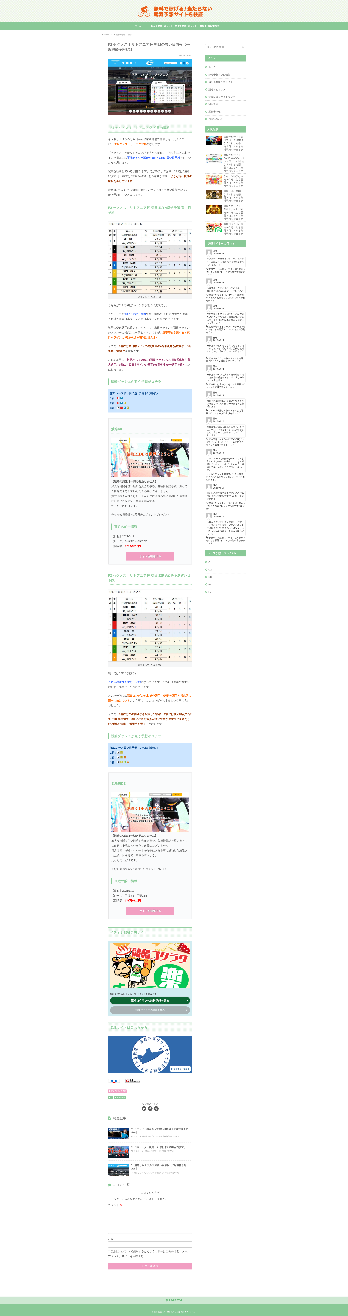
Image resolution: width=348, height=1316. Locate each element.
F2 (112, 1097)
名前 (111, 1238)
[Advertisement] (225, 639)
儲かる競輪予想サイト (220, 82)
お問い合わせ (215, 119)
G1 (210, 562)
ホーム (212, 67)
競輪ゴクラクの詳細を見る (150, 1010)
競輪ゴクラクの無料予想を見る (150, 1000)
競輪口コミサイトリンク (221, 97)
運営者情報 (214, 111)
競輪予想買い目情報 (118, 1091)
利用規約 (213, 104)
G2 (210, 569)
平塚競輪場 (121, 1097)
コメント (115, 1205)
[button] (243, 47)
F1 (209, 584)
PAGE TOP (175, 1300)
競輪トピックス (217, 89)
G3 (210, 577)
